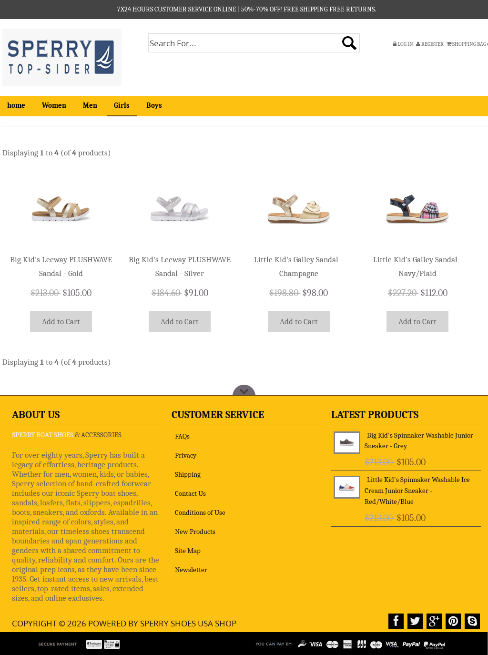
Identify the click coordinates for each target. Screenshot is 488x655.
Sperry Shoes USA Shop (188, 623)
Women (54, 105)
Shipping (188, 474)
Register (432, 44)
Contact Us (190, 493)
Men (90, 105)
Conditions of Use (200, 512)
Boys (154, 105)
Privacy (185, 455)
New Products (195, 531)
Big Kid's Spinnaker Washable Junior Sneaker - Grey (419, 440)
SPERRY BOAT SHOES (42, 434)
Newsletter (191, 569)
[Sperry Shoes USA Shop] (62, 56)
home (16, 105)
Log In (404, 44)
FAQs (182, 436)
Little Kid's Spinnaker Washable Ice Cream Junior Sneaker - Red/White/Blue (417, 490)
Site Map (188, 550)
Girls (122, 105)
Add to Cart (61, 321)
